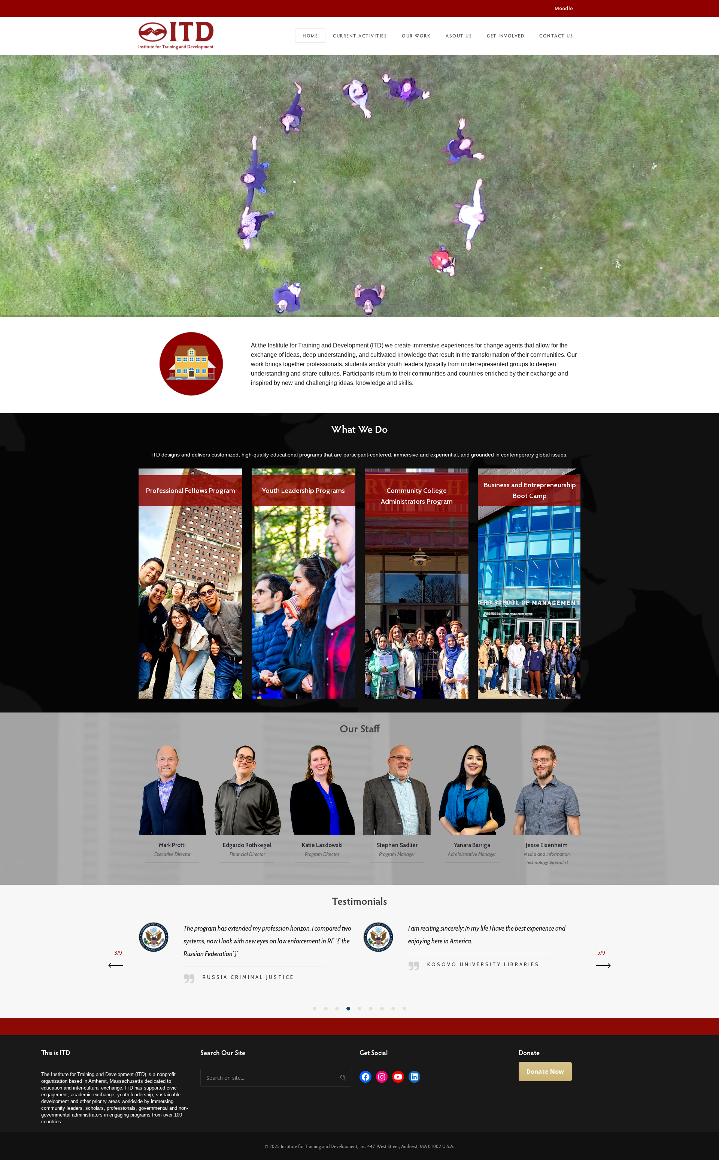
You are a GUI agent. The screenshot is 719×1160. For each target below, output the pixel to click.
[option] (190, 578)
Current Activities (360, 36)
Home (310, 36)
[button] (314, 1008)
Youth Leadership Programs (303, 490)
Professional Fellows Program (190, 490)
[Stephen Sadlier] (397, 805)
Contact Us (556, 36)
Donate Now (545, 1071)
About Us (459, 36)
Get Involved (505, 36)
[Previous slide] (118, 965)
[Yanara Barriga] (472, 805)
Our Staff (360, 728)
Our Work (416, 36)
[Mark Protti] (172, 805)
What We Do (359, 429)
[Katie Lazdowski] (322, 805)
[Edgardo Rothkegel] (247, 805)
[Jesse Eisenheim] (546, 805)
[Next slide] (601, 965)
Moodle (564, 8)
